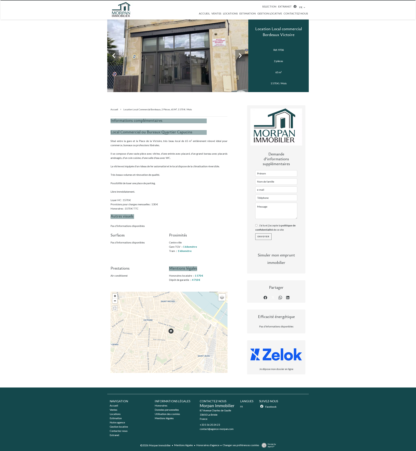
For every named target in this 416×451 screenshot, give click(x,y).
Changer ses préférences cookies (241, 445)
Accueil (114, 109)
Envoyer (263, 236)
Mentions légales (183, 445)
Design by (272, 445)
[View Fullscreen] (114, 308)
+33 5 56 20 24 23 (210, 424)
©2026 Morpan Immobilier (155, 445)
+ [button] (115, 296)
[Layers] (222, 297)
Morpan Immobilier (217, 405)
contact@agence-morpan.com (217, 428)
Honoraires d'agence (207, 445)
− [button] (115, 301)
